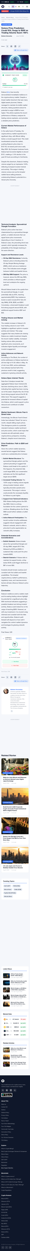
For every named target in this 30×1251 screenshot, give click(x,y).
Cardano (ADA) (5, 1237)
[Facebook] (11, 46)
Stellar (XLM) (17, 889)
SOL (8, 92)
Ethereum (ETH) (5, 1201)
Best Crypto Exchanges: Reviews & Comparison (14, 1151)
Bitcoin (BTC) (4, 1198)
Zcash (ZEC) (4, 1215)
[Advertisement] (15, 203)
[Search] (9, 6)
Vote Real (16, 661)
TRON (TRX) (16, 886)
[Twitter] (7, 46)
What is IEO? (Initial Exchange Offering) (11, 1182)
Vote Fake (16, 665)
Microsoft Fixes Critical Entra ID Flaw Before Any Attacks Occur (18, 1004)
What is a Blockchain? (7, 1187)
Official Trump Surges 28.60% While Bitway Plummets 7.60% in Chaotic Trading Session (18, 976)
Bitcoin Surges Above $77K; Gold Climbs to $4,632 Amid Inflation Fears (19, 997)
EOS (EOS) (4, 1212)
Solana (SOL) (4, 1232)
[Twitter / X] (11, 711)
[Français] (16, 6)
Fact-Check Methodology (8, 1123)
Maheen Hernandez (16, 689)
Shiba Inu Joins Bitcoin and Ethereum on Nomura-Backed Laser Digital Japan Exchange (14, 779)
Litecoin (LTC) (5, 1204)
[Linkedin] (15, 46)
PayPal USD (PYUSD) (10, 893)
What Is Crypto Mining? (7, 1148)
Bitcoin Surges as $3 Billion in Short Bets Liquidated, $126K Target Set (18, 989)
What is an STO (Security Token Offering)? (12, 1184)
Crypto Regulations (6, 1190)
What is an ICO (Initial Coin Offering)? (11, 1179)
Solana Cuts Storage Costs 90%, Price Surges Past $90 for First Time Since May (14, 838)
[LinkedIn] (10, 1090)
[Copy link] (19, 46)
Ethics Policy (4, 1134)
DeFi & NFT (7, 886)
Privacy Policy (5, 1115)
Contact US (4, 1107)
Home (2, 17)
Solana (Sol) (4, 1220)
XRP (2, 1234)
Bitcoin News (7, 889)
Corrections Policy (6, 1132)
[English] (13, 6)
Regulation (4, 1165)
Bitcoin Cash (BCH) (6, 1207)
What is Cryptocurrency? (7, 1176)
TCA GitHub (4, 1118)
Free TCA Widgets (6, 1126)
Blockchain (4, 1162)
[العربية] (19, 6)
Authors (3, 1109)
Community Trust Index (7, 1129)
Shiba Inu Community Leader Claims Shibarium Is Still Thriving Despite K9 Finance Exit (19, 983)
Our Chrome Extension (7, 1137)
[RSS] (14, 1090)
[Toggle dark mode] (22, 6)
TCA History (4, 1140)
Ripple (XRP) (4, 1209)
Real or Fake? (5, 1120)
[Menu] (27, 6)
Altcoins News (10, 17)
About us (3, 1104)
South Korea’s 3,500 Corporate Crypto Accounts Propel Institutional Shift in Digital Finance (14, 808)
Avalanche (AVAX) (6, 1218)
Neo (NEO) (4, 1223)
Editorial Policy (5, 1112)
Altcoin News (4, 1157)
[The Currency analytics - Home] (2, 6)
